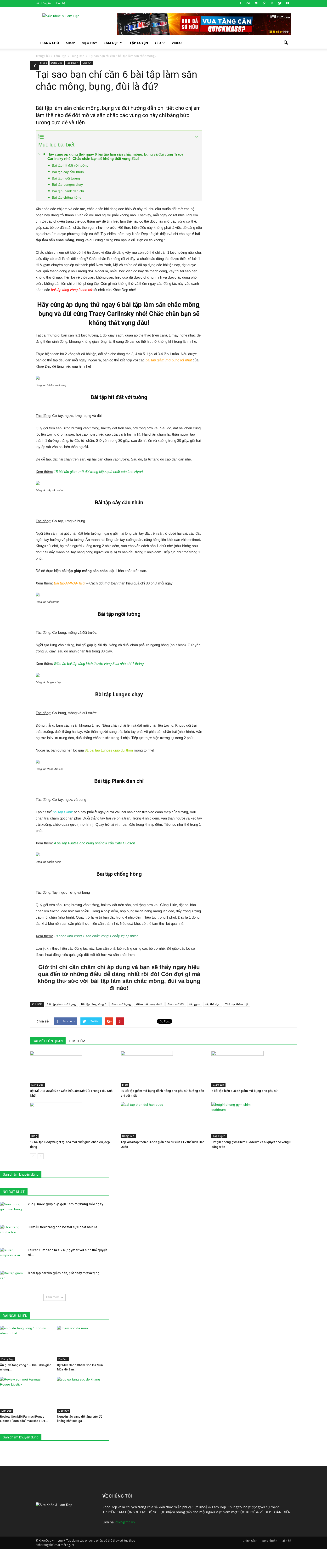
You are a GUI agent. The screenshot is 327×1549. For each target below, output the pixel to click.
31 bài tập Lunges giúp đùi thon (109, 750)
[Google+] (248, 3)
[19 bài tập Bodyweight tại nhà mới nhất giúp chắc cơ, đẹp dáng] (73, 1120)
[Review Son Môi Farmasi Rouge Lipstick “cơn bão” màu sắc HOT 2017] (26, 1395)
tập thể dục (212, 1004)
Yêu (158, 42)
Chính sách (250, 1541)
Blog (125, 1084)
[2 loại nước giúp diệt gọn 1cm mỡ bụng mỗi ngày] (12, 1210)
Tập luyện (138, 42)
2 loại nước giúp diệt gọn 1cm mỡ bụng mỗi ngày (65, 1204)
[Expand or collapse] (197, 137)
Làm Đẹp (111, 42)
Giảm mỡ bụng (121, 1004)
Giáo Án (86, 62)
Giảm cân (218, 1084)
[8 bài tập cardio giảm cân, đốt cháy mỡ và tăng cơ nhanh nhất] (12, 1279)
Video (177, 42)
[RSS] (272, 3)
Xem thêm (53, 1297)
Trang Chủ (49, 42)
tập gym (194, 1004)
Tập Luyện (72, 62)
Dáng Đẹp (56, 62)
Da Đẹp (62, 1359)
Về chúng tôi (43, 3)
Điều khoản (269, 1541)
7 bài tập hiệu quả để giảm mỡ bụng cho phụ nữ (244, 1091)
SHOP (70, 42)
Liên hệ (60, 3)
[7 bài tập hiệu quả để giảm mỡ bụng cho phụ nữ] (254, 1069)
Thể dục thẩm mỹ (236, 1004)
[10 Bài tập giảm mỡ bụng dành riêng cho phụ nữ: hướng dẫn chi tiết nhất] (163, 1069)
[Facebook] (240, 3)
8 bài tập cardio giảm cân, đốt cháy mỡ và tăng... (65, 1273)
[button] (285, 43)
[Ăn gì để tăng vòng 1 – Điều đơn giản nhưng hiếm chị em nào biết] (26, 1343)
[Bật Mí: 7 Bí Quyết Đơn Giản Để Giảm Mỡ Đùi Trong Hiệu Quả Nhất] (73, 1069)
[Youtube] (287, 3)
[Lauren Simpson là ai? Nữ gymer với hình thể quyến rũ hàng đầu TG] (12, 1256)
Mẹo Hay (89, 42)
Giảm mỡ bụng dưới (149, 1004)
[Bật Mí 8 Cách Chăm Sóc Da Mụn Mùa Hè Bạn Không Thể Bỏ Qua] (83, 1343)
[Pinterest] (264, 3)
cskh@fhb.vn (125, 1522)
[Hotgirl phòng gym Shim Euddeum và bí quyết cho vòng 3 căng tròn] (254, 1120)
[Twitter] (279, 3)
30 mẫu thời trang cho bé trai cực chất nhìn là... (64, 1227)
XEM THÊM (76, 1041)
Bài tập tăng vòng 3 (93, 1004)
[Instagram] (256, 3)
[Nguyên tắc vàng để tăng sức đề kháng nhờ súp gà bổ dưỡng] (83, 1395)
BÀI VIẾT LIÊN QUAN (48, 1041)
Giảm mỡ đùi (176, 1004)
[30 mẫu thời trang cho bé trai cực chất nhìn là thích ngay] (12, 1233)
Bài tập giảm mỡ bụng (61, 1004)
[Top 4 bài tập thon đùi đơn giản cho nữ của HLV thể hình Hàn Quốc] (163, 1120)
